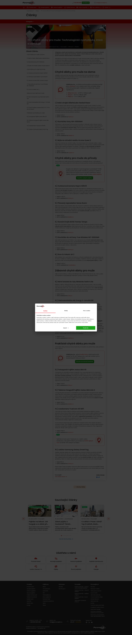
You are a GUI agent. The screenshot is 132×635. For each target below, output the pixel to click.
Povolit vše (85, 327)
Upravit (65, 327)
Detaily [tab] (66, 310)
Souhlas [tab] (45, 310)
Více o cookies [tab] (86, 310)
